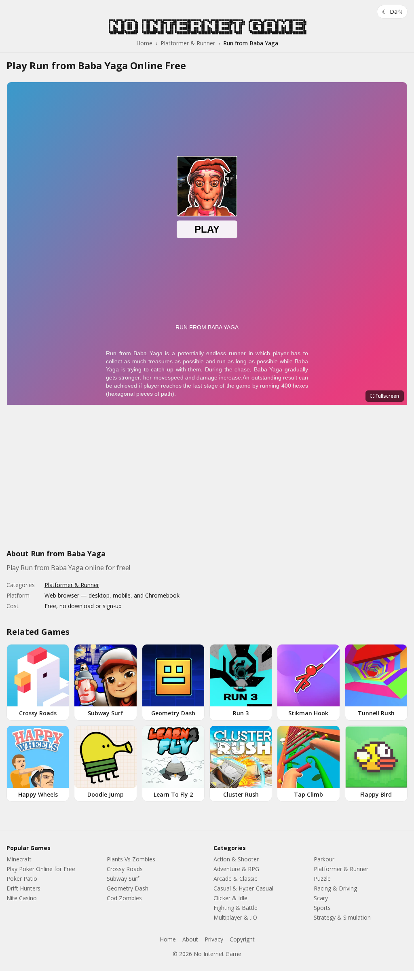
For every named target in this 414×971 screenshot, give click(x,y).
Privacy (214, 939)
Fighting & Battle (235, 908)
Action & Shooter (236, 859)
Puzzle (322, 878)
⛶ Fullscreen (384, 395)
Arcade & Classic (235, 878)
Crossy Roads (125, 869)
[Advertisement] (207, 481)
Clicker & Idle (230, 898)
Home (144, 43)
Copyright (242, 939)
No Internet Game (207, 26)
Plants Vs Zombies (131, 859)
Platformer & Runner (188, 43)
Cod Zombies (124, 898)
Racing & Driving (335, 888)
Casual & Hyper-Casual (243, 888)
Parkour (324, 859)
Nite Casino (21, 898)
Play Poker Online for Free (40, 869)
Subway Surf (123, 878)
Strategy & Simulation (342, 917)
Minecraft (19, 859)
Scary (321, 898)
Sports (322, 908)
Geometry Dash (127, 888)
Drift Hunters (23, 888)
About (190, 939)
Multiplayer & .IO (235, 917)
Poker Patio (21, 878)
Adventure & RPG (236, 869)
